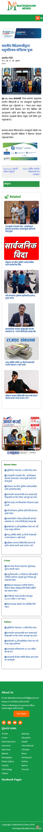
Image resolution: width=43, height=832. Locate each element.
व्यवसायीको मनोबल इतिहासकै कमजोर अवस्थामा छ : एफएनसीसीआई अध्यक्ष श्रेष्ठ (20, 330)
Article (5, 734)
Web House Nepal (33, 828)
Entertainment (8, 741)
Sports (25, 765)
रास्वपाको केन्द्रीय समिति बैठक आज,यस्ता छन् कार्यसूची (21, 658)
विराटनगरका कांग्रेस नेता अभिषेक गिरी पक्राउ (20, 605)
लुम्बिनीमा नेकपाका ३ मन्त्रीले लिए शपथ (21, 470)
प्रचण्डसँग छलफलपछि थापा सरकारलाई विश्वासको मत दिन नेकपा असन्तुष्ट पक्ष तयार (21, 496)
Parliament (27, 757)
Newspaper (7, 757)
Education (26, 738)
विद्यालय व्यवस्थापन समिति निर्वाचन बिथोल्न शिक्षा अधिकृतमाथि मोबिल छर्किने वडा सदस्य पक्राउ (20, 588)
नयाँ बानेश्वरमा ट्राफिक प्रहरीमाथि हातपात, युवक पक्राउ (20, 297)
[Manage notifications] (37, 827)
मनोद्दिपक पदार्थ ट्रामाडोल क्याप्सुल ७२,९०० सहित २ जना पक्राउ (19, 597)
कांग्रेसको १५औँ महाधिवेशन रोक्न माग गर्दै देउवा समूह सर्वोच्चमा (21, 528)
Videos (5, 773)
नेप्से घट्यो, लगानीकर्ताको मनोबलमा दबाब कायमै (21, 504)
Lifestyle (25, 749)
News (24, 753)
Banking (25, 734)
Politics (25, 761)
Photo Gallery (8, 761)
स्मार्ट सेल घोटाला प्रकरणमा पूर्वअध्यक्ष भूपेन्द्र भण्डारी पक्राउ (20, 568)
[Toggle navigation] (37, 18)
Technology (7, 769)
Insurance (6, 745)
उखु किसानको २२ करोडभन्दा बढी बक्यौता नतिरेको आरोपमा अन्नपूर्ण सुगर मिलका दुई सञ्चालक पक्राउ (21, 577)
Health (25, 741)
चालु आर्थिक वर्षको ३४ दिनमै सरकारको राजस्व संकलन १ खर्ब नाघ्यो (19, 364)
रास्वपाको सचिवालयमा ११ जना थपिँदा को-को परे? (20, 650)
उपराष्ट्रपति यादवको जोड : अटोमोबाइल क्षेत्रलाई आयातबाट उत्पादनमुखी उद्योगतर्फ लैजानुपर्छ (20, 229)
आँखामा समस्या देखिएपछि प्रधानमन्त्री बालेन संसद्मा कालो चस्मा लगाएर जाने (21, 397)
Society (5, 765)
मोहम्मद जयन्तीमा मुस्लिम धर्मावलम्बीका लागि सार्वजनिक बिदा (19, 264)
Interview (6, 749)
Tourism (25, 769)
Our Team (21, 714)
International (27, 745)
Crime (4, 738)
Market (5, 753)
